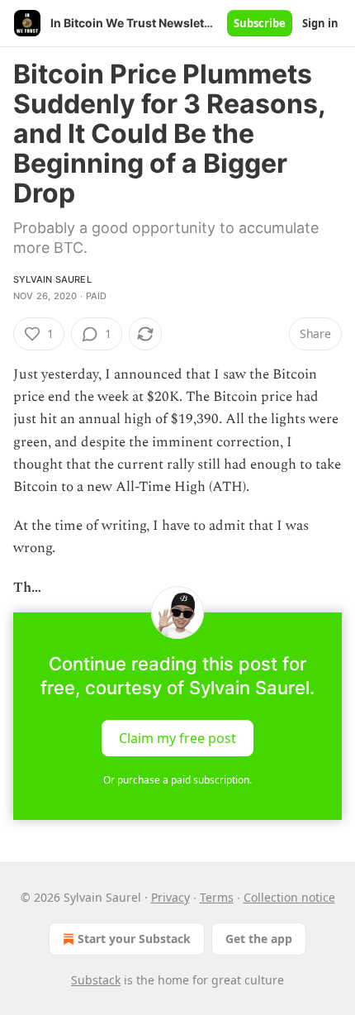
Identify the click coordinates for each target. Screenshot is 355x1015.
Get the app (258, 938)
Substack (96, 980)
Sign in (320, 23)
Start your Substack (134, 938)
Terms (217, 897)
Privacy (170, 897)
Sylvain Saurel (52, 279)
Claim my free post (177, 737)
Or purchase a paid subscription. (177, 780)
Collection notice (289, 897)
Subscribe (260, 23)
